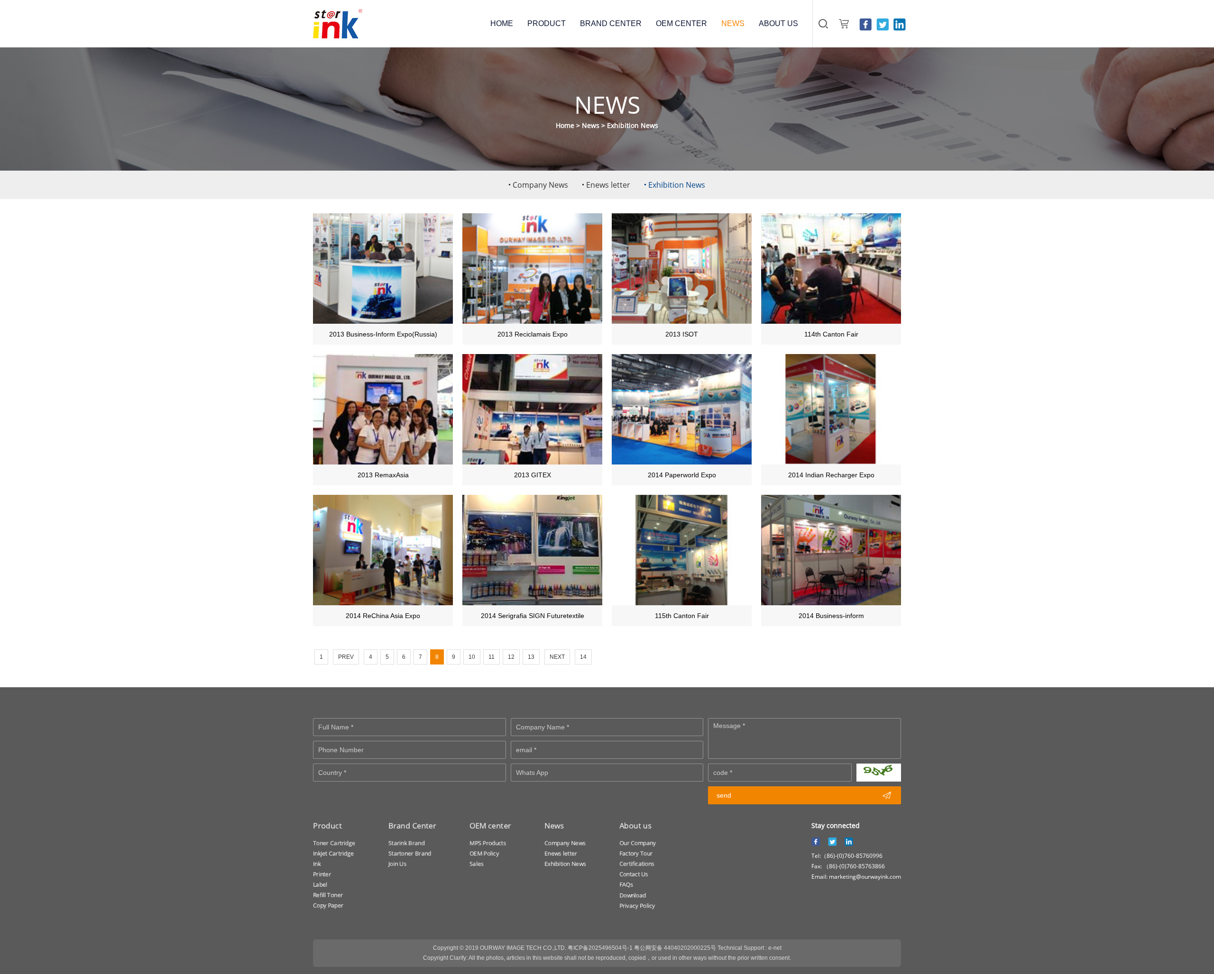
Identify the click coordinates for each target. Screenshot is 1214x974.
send (804, 795)
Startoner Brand (409, 853)
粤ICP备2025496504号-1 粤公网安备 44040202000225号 (642, 948)
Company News (565, 843)
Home (565, 125)
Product (327, 825)
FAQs (626, 885)
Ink (317, 864)
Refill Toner (328, 895)
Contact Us (633, 874)
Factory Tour (636, 853)
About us (635, 825)
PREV (346, 657)
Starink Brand (406, 843)
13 (531, 657)
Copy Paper (328, 905)
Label (320, 885)
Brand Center (412, 825)
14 (583, 657)
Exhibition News (632, 125)
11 (491, 657)
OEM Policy (484, 853)
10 (472, 657)
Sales (476, 864)
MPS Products (487, 843)
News (590, 125)
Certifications (636, 864)
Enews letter (560, 853)
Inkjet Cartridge (333, 853)
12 (511, 657)
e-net (775, 948)
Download (632, 895)
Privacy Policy (637, 905)
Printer (322, 874)
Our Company (637, 843)
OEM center (490, 825)
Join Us (397, 864)
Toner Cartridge (334, 843)
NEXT (557, 657)
